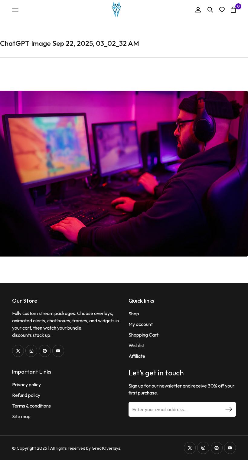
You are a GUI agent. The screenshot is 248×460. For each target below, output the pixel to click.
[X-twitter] (18, 351)
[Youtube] (58, 351)
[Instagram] (31, 351)
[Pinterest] (45, 351)
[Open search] (210, 9)
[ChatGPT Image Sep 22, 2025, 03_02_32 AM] (124, 173)
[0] (233, 9)
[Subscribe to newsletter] (228, 409)
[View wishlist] (222, 9)
